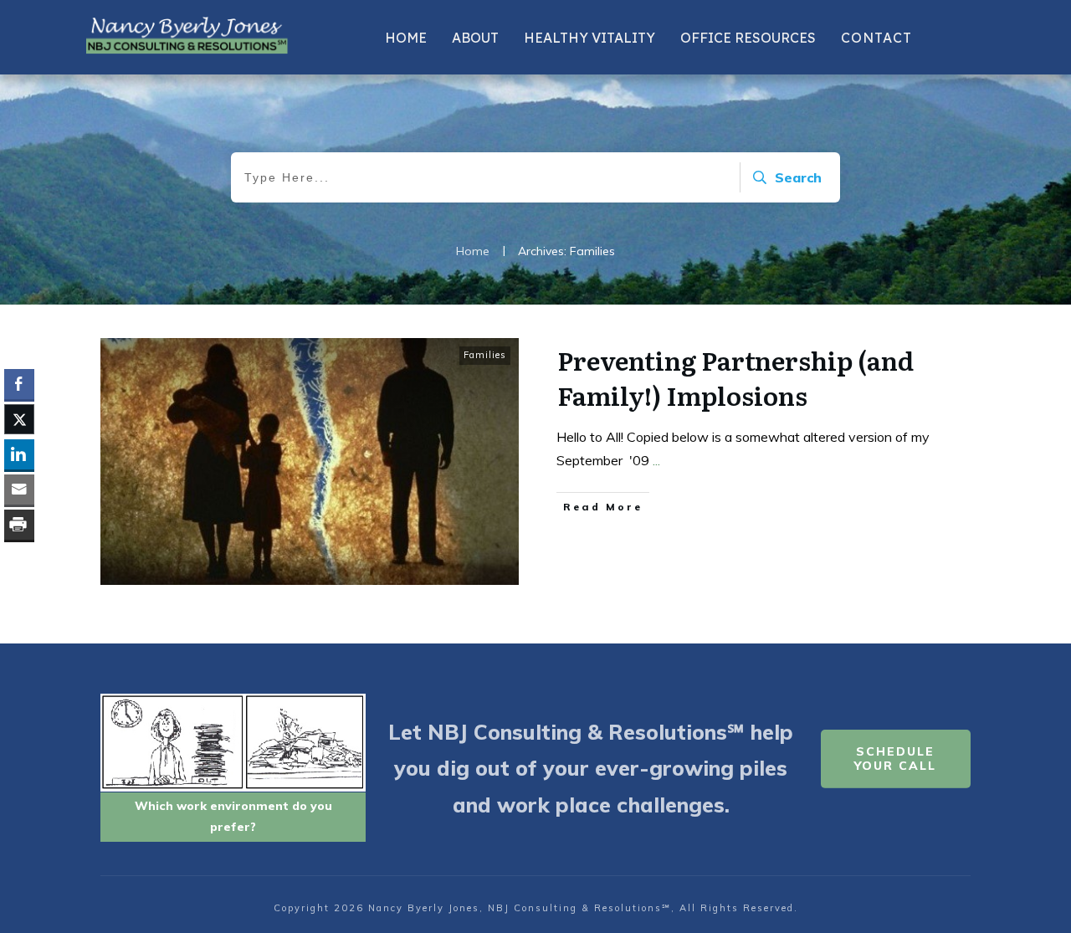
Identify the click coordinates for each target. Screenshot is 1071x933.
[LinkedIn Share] (19, 454)
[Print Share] (19, 525)
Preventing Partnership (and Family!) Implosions (735, 377)
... (656, 460)
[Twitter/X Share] (19, 419)
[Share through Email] (19, 489)
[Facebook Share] (19, 384)
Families (485, 355)
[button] (19, 557)
